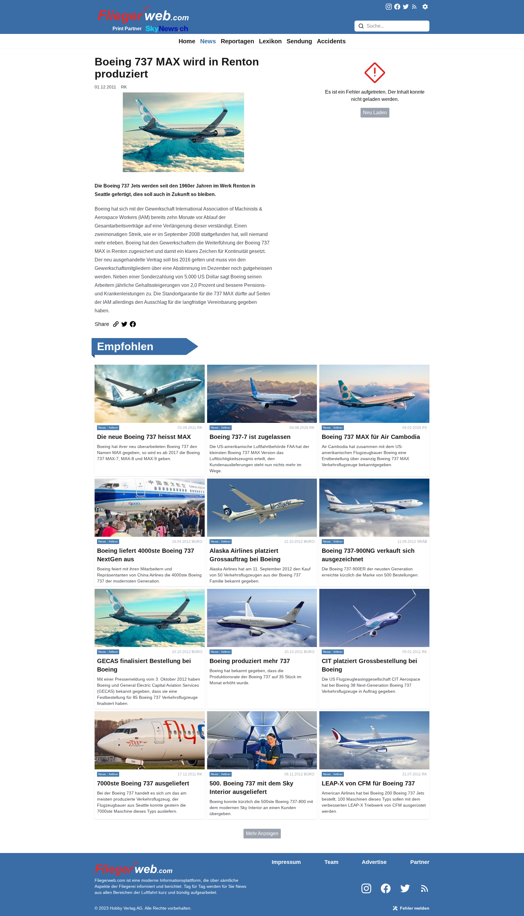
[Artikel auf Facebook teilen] (133, 324)
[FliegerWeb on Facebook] (397, 7)
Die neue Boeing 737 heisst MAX (130, 368)
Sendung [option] (299, 41)
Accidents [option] (331, 41)
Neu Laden (375, 112)
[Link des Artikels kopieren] (116, 324)
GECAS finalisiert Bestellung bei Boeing (138, 592)
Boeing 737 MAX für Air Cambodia (356, 368)
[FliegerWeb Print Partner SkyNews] (166, 28)
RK (124, 87)
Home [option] (187, 41)
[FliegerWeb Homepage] (142, 13)
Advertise (374, 862)
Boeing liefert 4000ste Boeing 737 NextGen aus (146, 482)
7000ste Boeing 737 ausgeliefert (129, 714)
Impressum (286, 862)
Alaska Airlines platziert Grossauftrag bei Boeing (259, 482)
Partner (419, 862)
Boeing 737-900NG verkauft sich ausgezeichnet (370, 482)
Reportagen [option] (237, 41)
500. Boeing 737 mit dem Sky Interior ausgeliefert (260, 714)
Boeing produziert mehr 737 (237, 592)
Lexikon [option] (270, 41)
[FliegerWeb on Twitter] (405, 7)
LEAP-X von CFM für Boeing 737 (355, 714)
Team (331, 862)
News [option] (208, 41)
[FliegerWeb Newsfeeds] (414, 6)
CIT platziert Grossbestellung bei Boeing (362, 592)
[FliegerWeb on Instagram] (389, 7)
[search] (361, 26)
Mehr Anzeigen (262, 833)
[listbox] (187, 41)
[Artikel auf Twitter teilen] (124, 324)
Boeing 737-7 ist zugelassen (237, 368)
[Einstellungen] (425, 6)
